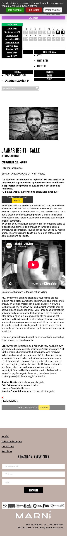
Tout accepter (15, 10)
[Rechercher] (37, 88)
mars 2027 (12, 53)
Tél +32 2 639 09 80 (28, 527)
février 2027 (12, 49)
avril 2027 (12, 56)
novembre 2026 (12, 39)
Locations (49, 72)
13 (58, 32)
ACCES (39, 55)
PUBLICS (17, 72)
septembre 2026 (12, 32)
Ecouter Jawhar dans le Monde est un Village (24, 292)
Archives (7, 451)
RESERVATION (10, 401)
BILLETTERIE (41, 66)
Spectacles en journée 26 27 (17, 80)
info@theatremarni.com (51, 527)
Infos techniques (12, 441)
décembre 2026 (12, 42)
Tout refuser (33, 10)
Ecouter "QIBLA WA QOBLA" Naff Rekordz (23, 173)
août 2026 (12, 29)
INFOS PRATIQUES (49, 52)
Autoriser (17, 200)
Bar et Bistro (42, 60)
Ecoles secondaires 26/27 (15, 75)
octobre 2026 (12, 35)
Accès (5, 436)
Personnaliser (52, 10)
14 (62, 32)
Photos (49, 79)
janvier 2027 (12, 46)
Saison (49, 75)
